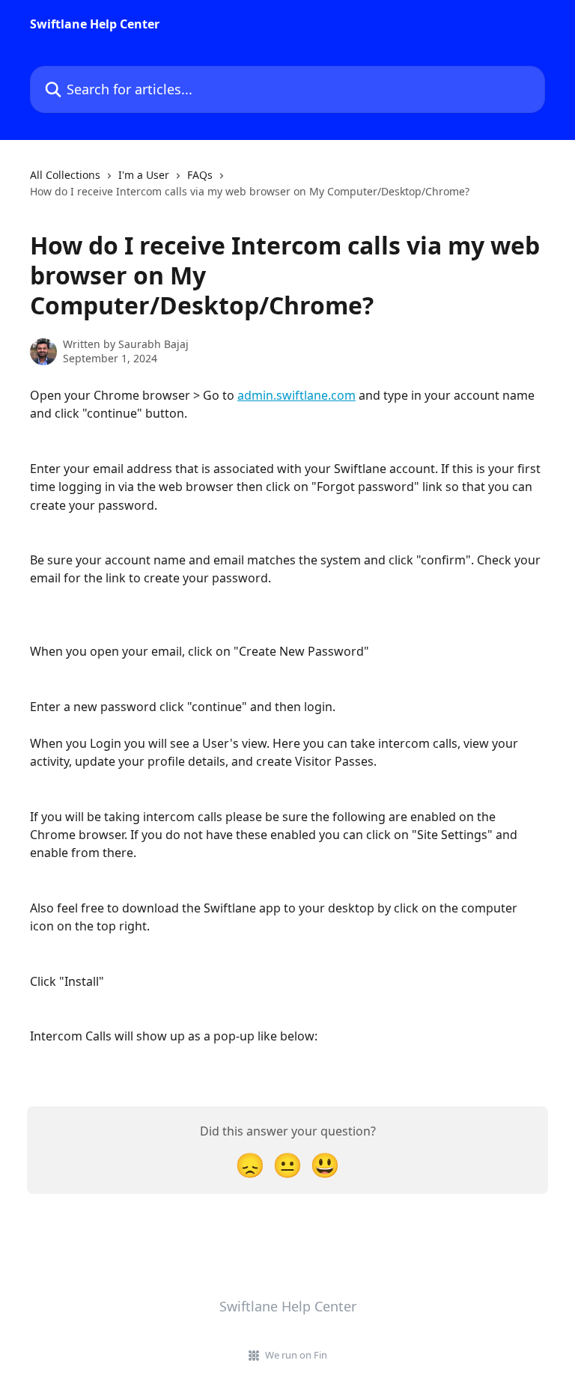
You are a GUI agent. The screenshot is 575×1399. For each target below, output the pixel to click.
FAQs (200, 175)
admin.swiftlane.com (296, 395)
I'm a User (143, 175)
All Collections (65, 175)
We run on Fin (296, 1355)
